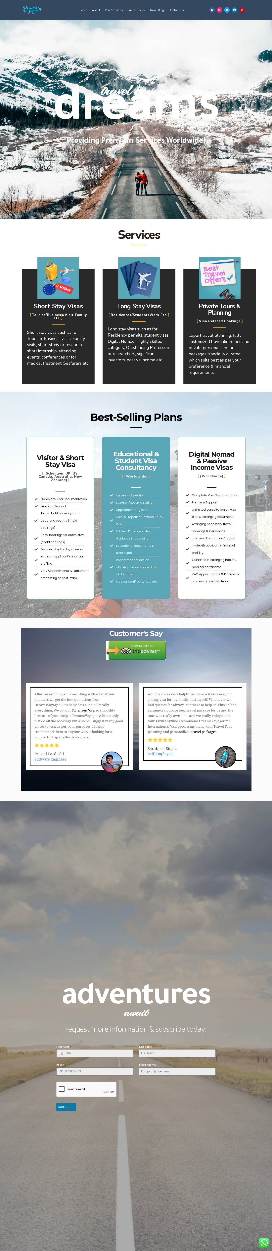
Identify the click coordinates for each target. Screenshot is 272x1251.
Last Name (146, 1047)
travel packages (203, 732)
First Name (63, 1047)
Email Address (148, 1065)
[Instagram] (219, 10)
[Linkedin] (234, 10)
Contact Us (176, 10)
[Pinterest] (242, 10)
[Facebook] (212, 10)
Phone (60, 1065)
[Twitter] (227, 10)
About (96, 10)
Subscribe (66, 1107)
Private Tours (136, 10)
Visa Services (114, 10)
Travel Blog (157, 10)
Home (83, 10)
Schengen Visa (83, 710)
